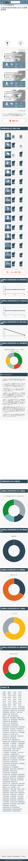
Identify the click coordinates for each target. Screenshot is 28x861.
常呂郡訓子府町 (6, 772)
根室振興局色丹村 (7, 807)
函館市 (9, 692)
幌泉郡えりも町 (6, 787)
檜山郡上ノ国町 (6, 715)
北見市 (19, 694)
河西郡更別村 (21, 792)
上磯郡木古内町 (13, 710)
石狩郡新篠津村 (6, 708)
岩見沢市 (10, 695)
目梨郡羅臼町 (13, 805)
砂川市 (9, 703)
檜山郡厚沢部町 (15, 715)
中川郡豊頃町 (13, 796)
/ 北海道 (5, 4)
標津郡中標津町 (21, 803)
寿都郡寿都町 (21, 719)
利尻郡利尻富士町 (7, 767)
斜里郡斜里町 (20, 769)
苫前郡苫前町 (13, 758)
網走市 (14, 695)
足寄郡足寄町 (6, 798)
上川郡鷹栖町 (13, 743)
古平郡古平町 (13, 730)
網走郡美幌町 (6, 769)
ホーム (2, 4)
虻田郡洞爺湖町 (6, 781)
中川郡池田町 (6, 796)
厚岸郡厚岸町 (13, 800)
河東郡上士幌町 (21, 789)
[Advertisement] (14, 26)
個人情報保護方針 (16, 856)
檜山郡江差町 (14, 714)
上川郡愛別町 (20, 745)
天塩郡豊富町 (21, 763)
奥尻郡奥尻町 (13, 717)
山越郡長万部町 (6, 714)
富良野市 (5, 705)
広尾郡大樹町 (6, 794)
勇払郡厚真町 (20, 779)
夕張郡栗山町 (20, 736)
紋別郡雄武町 (6, 778)
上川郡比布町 (13, 745)
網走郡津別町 (13, 769)
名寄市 (4, 701)
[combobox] (15, 2)
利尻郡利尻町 (13, 765)
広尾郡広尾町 (13, 794)
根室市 (14, 701)
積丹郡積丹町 (6, 730)
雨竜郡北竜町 (21, 741)
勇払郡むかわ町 (6, 783)
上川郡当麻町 (6, 745)
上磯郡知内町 (6, 710)
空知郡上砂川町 (15, 734)
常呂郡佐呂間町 (6, 774)
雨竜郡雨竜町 (14, 741)
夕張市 (4, 695)
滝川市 (4, 703)
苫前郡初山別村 (6, 759)
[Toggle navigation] (25, 2)
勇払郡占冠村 (15, 750)
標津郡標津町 (6, 805)
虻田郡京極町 (6, 726)
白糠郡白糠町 (6, 803)
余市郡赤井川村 (13, 732)
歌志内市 (15, 703)
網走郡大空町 (13, 778)
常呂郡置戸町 (14, 772)
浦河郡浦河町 (13, 785)
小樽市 (14, 692)
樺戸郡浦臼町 (13, 737)
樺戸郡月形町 (6, 737)
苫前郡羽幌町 (20, 758)
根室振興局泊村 (16, 807)
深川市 (19, 703)
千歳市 (19, 701)
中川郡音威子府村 (14, 754)
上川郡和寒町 (6, 752)
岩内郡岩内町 (6, 728)
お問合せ (24, 856)
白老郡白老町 (13, 779)
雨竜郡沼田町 (6, 743)
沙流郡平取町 (21, 783)
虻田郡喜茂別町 (15, 725)
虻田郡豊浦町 (20, 778)
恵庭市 (14, 705)
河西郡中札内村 (13, 792)
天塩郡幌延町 (15, 767)
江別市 (4, 699)
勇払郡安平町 (14, 781)
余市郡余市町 (6, 732)
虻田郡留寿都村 (6, 725)
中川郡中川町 (6, 756)
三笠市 (9, 701)
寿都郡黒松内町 (6, 721)
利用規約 (9, 856)
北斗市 (14, 706)
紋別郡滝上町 (6, 776)
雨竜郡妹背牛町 (16, 739)
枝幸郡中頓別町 (6, 763)
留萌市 (19, 695)
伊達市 (19, 705)
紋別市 (14, 699)
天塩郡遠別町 (14, 759)
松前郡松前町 (14, 708)
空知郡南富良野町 (7, 750)
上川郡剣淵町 (13, 752)
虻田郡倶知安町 (13, 726)
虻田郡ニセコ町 (6, 723)
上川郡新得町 (13, 790)
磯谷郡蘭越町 (14, 721)
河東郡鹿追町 (6, 790)
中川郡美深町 (6, 754)
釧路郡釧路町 (6, 800)
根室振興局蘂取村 (16, 811)
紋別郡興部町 (13, 776)
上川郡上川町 (6, 747)
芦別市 (19, 697)
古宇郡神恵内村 (20, 728)
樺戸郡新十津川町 (7, 739)
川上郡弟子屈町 (13, 801)
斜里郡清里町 (6, 770)
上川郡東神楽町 (21, 743)
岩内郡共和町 (21, 726)
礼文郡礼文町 (6, 765)
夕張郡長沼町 (13, 736)
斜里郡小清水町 (13, 770)
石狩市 (9, 706)
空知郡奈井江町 (6, 734)
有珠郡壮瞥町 (6, 779)
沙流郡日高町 (14, 783)
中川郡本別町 (20, 796)
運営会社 (4, 856)
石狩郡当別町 (21, 706)
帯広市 (14, 694)
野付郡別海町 (13, 803)
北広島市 (5, 706)
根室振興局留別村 (17, 809)
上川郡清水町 (20, 790)
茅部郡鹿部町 (6, 712)
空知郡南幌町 (21, 732)
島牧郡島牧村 (14, 719)
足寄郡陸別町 (13, 798)
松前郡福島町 (21, 708)
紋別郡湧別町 (21, 774)
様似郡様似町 (20, 785)
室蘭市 (4, 694)
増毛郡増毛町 (21, 756)
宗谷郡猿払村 (6, 761)
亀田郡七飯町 (21, 710)
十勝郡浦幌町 (20, 798)
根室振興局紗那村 (7, 811)
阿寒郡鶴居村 (21, 801)
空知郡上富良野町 (7, 748)
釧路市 (9, 694)
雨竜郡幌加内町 (13, 756)
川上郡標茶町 (6, 801)
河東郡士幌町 (13, 789)
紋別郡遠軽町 (14, 774)
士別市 (19, 699)
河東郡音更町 (6, 789)
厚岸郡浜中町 (20, 800)
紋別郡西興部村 (21, 776)
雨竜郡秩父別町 (6, 741)
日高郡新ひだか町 (15, 787)
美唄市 (14, 697)
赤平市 (9, 699)
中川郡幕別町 (20, 794)
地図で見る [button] (15, 121)
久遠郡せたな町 (6, 719)
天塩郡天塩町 (21, 759)
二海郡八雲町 (19, 712)
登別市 (9, 705)
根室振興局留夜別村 (7, 809)
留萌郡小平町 (6, 758)
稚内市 (9, 697)
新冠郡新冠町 (6, 785)
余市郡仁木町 (20, 730)
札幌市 (4, 692)
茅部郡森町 (12, 712)
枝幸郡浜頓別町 (13, 761)
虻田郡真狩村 (14, 723)
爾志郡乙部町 (6, 717)
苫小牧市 (5, 697)
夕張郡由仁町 (6, 736)
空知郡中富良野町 (16, 748)
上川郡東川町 (13, 747)
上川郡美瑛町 (20, 747)
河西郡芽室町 (6, 792)
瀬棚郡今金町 (20, 717)
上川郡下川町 (20, 752)
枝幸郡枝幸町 (14, 763)
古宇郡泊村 (12, 728)
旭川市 (19, 692)
